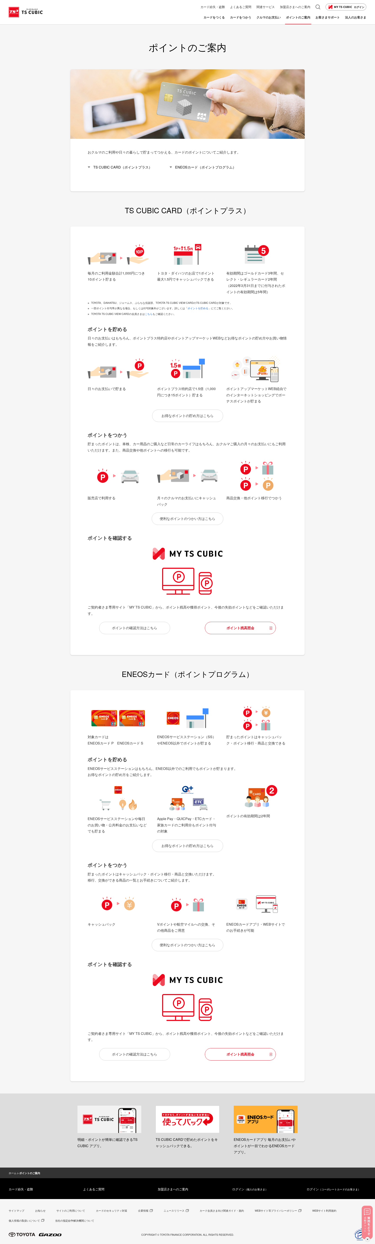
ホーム (12, 1173)
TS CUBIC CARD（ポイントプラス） (122, 167)
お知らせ (40, 1210)
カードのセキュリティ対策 (111, 1210)
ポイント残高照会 (240, 627)
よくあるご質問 (93, 1189)
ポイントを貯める (198, 308)
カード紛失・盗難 (21, 1189)
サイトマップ (16, 1210)
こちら (149, 314)
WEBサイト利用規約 (324, 1210)
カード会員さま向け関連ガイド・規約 (222, 1210)
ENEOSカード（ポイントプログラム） (205, 167)
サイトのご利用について (70, 1210)
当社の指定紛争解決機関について (74, 1220)
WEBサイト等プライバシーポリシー (276, 1210)
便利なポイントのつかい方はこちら (187, 518)
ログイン (359, 7)
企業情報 (143, 1210)
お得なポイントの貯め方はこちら (187, 415)
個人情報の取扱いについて (24, 1220)
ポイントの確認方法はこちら (134, 627)
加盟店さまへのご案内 (173, 1189)
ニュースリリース (174, 1210)
